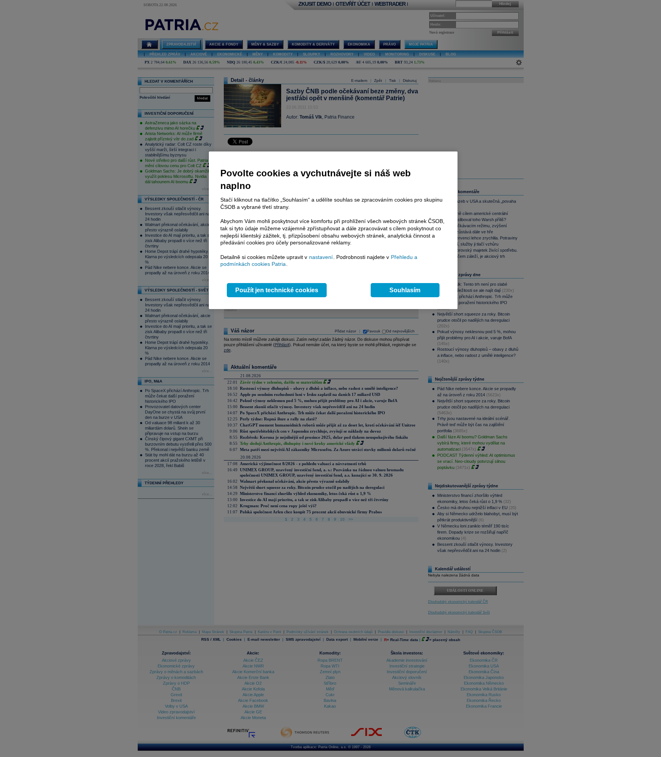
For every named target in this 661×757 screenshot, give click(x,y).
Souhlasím (404, 290)
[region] (333, 230)
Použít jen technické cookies (276, 290)
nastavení (321, 257)
